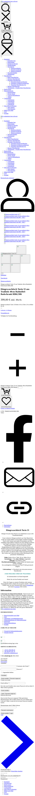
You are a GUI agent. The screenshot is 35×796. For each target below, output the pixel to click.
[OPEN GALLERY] (11, 214)
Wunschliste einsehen (16, 771)
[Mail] (19, 492)
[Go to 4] (15, 259)
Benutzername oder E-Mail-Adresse (10, 705)
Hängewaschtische (6, 281)
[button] (20, 214)
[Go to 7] (15, 268)
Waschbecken (7, 783)
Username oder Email (23, 666)
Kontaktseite (30, 585)
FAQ (5, 792)
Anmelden (3, 675)
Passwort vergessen (15, 678)
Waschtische (4, 278)
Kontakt (6, 794)
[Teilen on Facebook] (19, 462)
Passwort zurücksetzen (7, 710)
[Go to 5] (25, 259)
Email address (5, 683)
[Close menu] (1, 118)
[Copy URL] (19, 522)
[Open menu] (1, 56)
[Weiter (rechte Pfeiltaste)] (3, 774)
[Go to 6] (6, 268)
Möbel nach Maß (8, 791)
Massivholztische (8, 786)
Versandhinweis (5, 313)
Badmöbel (3, 275)
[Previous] (1, 273)
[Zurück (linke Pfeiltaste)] (1, 774)
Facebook (17, 586)
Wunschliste (4, 661)
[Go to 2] (21, 249)
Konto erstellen (5, 678)
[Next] (2, 273)
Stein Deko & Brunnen (10, 789)
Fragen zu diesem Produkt (8, 408)
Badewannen (7, 785)
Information (7, 526)
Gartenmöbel (7, 788)
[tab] (19, 525)
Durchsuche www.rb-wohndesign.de (10, 775)
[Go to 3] (6, 259)
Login (2, 693)
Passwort (20, 669)
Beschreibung (7, 525)
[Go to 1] (8, 253)
